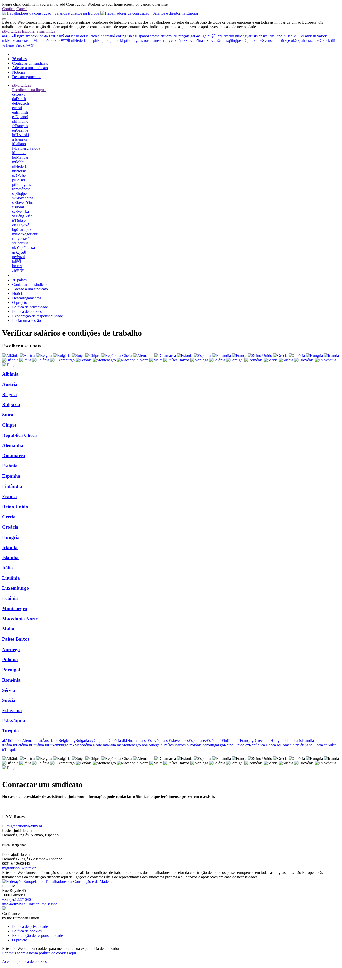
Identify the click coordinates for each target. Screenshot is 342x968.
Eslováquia (13, 720)
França (9, 496)
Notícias (18, 72)
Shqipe (233, 40)
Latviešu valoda (314, 36)
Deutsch (88, 36)
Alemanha (12, 445)
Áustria (9, 384)
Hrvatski (225, 36)
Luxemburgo (15, 588)
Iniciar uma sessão (26, 320)
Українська (302, 40)
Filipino (101, 40)
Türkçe (283, 40)
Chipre (9, 425)
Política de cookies (27, 311)
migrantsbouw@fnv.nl (24, 826)
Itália (7, 567)
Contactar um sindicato (30, 63)
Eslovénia (12, 710)
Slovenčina (192, 40)
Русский (172, 40)
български (28, 36)
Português (11, 31)
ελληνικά (106, 36)
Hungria (11, 537)
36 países (19, 59)
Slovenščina (214, 40)
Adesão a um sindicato (30, 68)
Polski (116, 40)
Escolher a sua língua (38, 31)
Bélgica (9, 394)
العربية (9, 36)
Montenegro (14, 608)
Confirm (8, 9)
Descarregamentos (26, 77)
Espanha (11, 476)
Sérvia (8, 690)
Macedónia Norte (20, 618)
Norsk (49, 40)
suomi (167, 36)
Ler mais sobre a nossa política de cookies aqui (39, 953)
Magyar (243, 36)
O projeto (19, 302)
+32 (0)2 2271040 (16, 899)
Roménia (11, 680)
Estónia (10, 465)
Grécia (9, 516)
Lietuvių (291, 36)
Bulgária (11, 404)
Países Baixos (15, 639)
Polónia (10, 659)
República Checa (19, 435)
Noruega (11, 649)
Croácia (10, 527)
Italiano (275, 36)
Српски (250, 40)
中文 (28, 45)
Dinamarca (13, 455)
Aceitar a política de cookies (24, 961)
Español (141, 36)
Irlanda (10, 547)
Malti (35, 40)
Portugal (11, 669)
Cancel (21, 9)
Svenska (267, 40)
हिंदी (211, 36)
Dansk (72, 36)
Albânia (10, 374)
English (124, 36)
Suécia (8, 700)
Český (57, 36)
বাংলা (45, 36)
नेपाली (63, 40)
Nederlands (81, 40)
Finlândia (12, 486)
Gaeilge (198, 36)
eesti (155, 36)
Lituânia (11, 578)
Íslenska (260, 36)
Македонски (15, 40)
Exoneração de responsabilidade (37, 316)
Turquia (10, 730)
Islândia (10, 557)
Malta (8, 628)
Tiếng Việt (12, 45)
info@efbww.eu (15, 904)
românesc (153, 40)
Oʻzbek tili (325, 40)
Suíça (7, 414)
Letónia (10, 598)
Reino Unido (15, 506)
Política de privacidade (30, 307)
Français (181, 36)
